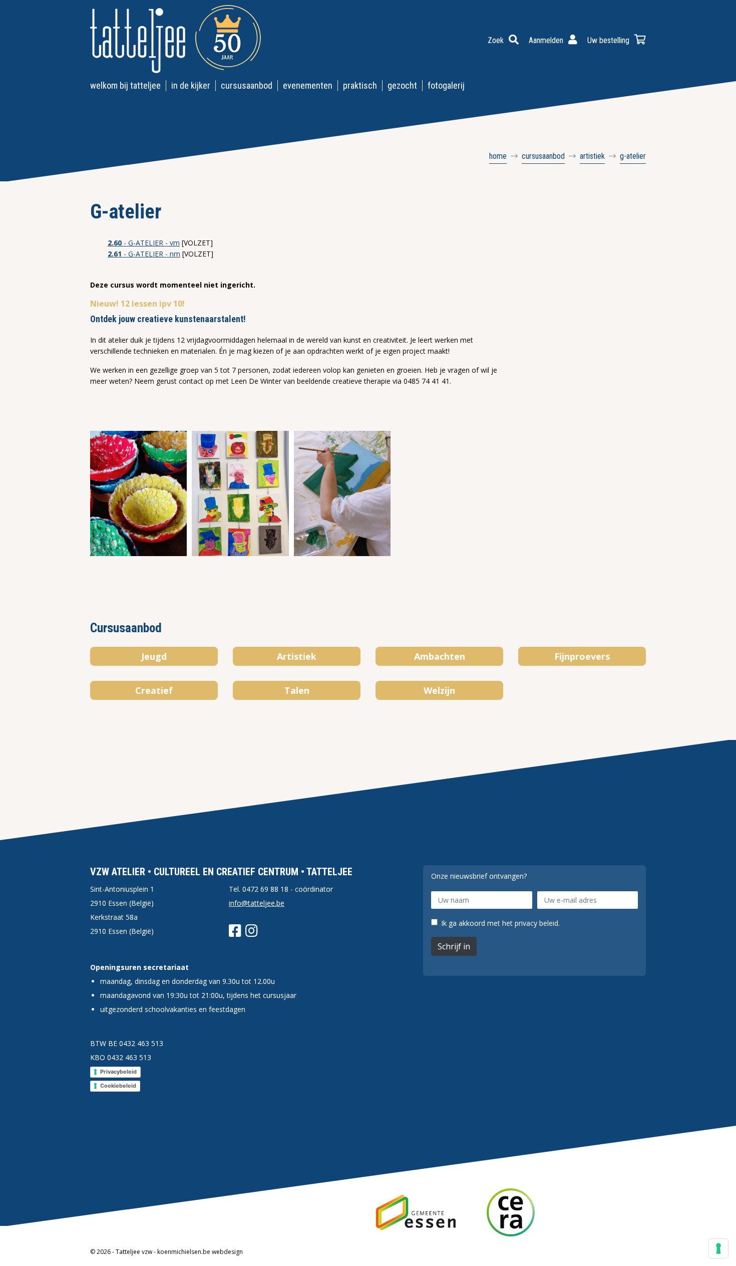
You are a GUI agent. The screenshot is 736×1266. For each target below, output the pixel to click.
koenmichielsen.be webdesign (200, 1251)
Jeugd (154, 656)
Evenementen (307, 85)
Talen (296, 690)
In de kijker (190, 85)
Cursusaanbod (246, 85)
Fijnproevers (582, 656)
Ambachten (439, 656)
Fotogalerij (446, 85)
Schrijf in (454, 946)
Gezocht (402, 85)
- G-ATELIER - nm (144, 254)
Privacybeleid (118, 1071)
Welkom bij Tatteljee (125, 85)
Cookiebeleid (118, 1085)
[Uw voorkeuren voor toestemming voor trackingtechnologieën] (718, 1248)
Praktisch (360, 85)
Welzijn (439, 690)
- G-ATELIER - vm (144, 242)
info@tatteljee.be (256, 903)
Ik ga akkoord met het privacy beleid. (500, 923)
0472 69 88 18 (265, 889)
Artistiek (296, 656)
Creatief (154, 690)
